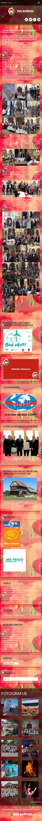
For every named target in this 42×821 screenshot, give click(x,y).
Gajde (5, 649)
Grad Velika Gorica (9, 630)
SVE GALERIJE (35, 802)
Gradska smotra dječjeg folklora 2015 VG (17, 595)
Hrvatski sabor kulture (10, 640)
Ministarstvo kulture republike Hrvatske (16, 638)
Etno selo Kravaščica (10, 642)
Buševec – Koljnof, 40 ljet (11, 588)
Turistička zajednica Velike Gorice (14, 632)
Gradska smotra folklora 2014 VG (14, 597)
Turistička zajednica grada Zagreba (14, 634)
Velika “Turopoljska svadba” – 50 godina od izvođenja (20, 590)
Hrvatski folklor (8, 645)
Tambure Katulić (8, 647)
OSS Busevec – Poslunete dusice (13, 615)
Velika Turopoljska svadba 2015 (14, 592)
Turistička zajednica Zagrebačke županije (16, 636)
